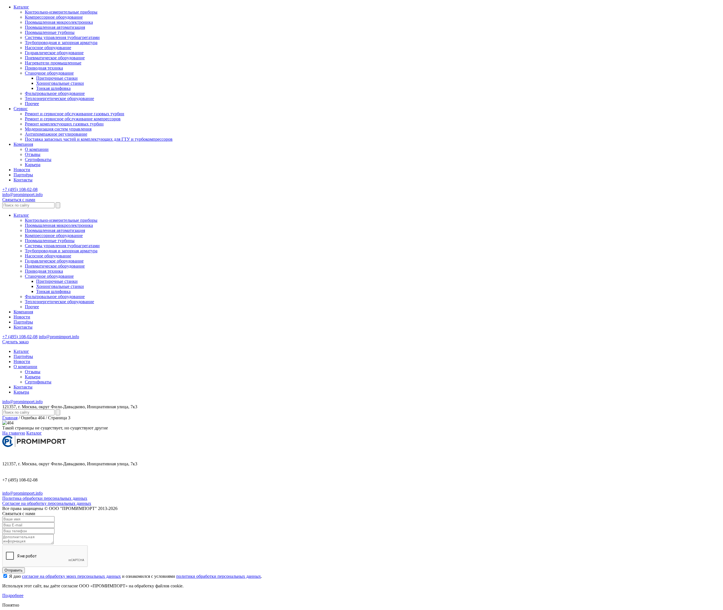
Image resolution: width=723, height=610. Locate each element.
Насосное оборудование (48, 47)
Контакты (23, 179)
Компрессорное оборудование (54, 17)
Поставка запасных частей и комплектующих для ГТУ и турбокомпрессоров (99, 139)
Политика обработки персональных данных (44, 498)
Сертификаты (38, 159)
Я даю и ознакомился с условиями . (135, 576)
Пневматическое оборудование (55, 57)
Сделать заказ (15, 341)
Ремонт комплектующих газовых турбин (64, 123)
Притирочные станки (57, 78)
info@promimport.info (22, 194)
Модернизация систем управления (58, 129)
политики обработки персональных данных (218, 576)
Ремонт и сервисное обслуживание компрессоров (73, 118)
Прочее (32, 103)
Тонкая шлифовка (53, 88)
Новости (22, 169)
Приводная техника (44, 68)
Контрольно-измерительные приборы (61, 12)
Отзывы (32, 154)
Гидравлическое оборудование (54, 52)
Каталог (21, 7)
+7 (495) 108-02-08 (20, 189)
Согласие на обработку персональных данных (46, 503)
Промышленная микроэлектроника (59, 22)
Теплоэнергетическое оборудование (59, 98)
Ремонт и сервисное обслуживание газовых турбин (74, 113)
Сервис (21, 108)
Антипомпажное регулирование (56, 134)
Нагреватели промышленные (53, 62)
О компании (37, 149)
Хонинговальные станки (60, 83)
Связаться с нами (18, 199)
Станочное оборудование (49, 73)
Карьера (32, 164)
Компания (23, 144)
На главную (13, 433)
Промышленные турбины (50, 32)
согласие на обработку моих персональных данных (71, 576)
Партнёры (23, 174)
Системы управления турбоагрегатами (62, 37)
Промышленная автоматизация (55, 27)
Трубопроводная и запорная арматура (61, 42)
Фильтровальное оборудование (55, 93)
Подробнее (12, 595)
